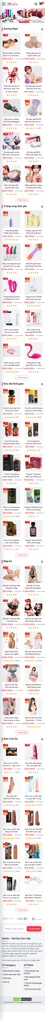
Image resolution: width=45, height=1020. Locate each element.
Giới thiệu (7, 978)
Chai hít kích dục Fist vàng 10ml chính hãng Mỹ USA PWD (11, 410)
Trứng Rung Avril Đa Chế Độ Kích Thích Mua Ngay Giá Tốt (11, 299)
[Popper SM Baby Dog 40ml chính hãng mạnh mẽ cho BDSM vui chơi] (33, 496)
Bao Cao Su (11, 738)
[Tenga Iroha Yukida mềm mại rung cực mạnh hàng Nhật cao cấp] (33, 285)
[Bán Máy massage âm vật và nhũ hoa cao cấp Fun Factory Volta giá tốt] (11, 252)
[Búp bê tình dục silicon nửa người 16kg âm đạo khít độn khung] (11, 640)
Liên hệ (6, 982)
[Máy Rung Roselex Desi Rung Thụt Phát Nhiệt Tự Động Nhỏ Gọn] (33, 252)
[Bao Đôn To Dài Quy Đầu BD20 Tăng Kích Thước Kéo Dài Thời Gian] (33, 884)
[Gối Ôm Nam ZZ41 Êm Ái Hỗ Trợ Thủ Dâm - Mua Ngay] (11, 41)
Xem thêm (23, 200)
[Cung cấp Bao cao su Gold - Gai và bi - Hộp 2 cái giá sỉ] (11, 751)
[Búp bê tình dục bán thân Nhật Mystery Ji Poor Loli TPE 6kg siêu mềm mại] (33, 640)
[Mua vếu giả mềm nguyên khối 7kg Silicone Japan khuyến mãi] (11, 174)
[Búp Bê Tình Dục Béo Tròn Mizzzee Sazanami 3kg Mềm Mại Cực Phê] (11, 607)
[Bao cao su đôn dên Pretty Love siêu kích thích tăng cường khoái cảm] (11, 884)
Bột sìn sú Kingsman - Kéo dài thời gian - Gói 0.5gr (11, 509)
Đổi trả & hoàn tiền (33, 989)
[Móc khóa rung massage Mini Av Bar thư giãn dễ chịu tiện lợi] (33, 318)
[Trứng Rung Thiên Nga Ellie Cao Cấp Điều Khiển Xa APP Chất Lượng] (33, 351)
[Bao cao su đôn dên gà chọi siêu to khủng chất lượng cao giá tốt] (33, 851)
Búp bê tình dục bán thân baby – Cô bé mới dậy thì (33, 720)
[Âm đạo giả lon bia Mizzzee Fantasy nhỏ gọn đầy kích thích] (11, 141)
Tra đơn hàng (34, 929)
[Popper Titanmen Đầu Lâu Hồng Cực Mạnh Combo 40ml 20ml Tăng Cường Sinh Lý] (33, 463)
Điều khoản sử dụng (11, 971)
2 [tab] (23, 21)
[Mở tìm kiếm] (36, 4)
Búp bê (8, 561)
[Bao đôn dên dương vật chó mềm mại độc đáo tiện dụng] (33, 751)
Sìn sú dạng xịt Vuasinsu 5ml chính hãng (33, 443)
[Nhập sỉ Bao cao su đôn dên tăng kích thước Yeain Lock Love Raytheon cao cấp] (11, 818)
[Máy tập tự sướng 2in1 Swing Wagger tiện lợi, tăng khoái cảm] (11, 108)
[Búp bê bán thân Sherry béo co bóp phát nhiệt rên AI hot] (11, 706)
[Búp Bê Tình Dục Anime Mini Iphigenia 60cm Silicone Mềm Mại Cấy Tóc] (33, 574)
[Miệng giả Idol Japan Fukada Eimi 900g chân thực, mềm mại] (33, 174)
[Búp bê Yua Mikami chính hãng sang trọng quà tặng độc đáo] (33, 673)
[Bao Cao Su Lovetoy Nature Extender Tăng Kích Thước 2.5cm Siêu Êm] (11, 851)
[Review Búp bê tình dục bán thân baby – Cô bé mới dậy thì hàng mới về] (33, 706)
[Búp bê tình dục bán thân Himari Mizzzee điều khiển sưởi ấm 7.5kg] (33, 607)
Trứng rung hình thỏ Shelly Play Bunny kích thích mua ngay (33, 233)
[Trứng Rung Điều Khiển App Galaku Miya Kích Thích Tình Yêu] (11, 219)
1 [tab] (21, 21)
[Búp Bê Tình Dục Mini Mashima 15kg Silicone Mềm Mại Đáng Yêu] (11, 574)
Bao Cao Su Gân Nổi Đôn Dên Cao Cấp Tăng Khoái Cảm (33, 831)
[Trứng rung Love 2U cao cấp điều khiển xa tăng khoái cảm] (11, 351)
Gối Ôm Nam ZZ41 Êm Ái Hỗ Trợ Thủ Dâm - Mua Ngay (11, 55)
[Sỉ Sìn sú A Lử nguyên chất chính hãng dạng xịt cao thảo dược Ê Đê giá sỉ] (11, 529)
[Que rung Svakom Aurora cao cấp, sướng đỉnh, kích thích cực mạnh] (11, 318)
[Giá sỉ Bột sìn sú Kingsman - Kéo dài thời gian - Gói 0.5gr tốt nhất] (11, 496)
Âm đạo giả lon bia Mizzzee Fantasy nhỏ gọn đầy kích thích (11, 154)
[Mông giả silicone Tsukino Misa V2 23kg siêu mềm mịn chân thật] (33, 41)
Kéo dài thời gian (14, 383)
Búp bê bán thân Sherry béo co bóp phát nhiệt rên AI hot (11, 720)
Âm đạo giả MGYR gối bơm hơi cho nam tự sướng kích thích (33, 121)
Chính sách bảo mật (11, 974)
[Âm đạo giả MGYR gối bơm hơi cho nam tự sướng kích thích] (33, 108)
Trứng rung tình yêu (15, 206)
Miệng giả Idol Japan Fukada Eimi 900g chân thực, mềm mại (33, 187)
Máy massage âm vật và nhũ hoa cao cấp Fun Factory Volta (11, 266)
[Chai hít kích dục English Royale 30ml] (11, 429)
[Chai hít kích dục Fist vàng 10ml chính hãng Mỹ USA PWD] (11, 396)
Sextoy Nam (11, 28)
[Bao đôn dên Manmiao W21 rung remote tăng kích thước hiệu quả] (11, 784)
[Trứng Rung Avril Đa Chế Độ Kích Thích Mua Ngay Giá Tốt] (11, 285)
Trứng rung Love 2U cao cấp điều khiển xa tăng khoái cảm (11, 365)
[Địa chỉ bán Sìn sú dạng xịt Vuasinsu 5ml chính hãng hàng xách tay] (33, 429)
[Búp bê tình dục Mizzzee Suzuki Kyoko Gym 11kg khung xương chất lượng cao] (11, 673)
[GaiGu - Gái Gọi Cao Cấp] (14, 4)
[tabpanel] (22, 15)
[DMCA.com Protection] (22, 999)
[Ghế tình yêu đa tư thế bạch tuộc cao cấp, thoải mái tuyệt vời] (11, 74)
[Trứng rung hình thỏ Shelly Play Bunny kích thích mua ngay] (33, 219)
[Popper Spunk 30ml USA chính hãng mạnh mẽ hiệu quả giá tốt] (33, 529)
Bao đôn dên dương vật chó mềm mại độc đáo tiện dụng (33, 765)
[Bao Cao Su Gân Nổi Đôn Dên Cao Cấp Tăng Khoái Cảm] (33, 818)
